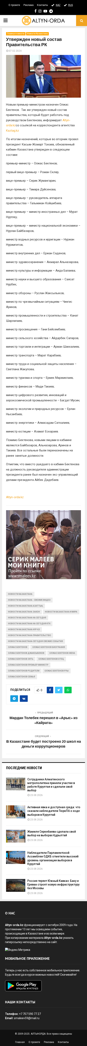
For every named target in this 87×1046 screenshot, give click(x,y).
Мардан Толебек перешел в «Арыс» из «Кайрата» (43, 720)
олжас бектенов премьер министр (28, 665)
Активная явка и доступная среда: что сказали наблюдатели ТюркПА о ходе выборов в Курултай (53, 811)
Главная (20, 1042)
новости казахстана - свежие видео (29, 600)
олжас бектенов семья (21, 677)
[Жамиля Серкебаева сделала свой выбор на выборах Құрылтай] (15, 836)
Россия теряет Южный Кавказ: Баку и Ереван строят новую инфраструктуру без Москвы (53, 884)
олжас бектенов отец (51, 659)
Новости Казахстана (37, 34)
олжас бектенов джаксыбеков (26, 653)
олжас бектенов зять (20, 659)
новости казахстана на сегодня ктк (29, 623)
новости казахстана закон (24, 612)
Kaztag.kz (12, 130)
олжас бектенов (17, 647)
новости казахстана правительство (29, 635)
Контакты (42, 5)
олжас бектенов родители (23, 671)
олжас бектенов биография (48, 647)
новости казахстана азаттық (25, 606)
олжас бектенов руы (57, 671)
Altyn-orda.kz (15, 497)
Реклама (28, 5)
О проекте (14, 5)
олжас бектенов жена (62, 653)
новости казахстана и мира (61, 612)
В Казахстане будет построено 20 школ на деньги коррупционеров (43, 744)
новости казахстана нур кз (24, 629)
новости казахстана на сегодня (27, 618)
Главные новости (15, 34)
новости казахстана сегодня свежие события (35, 641)
